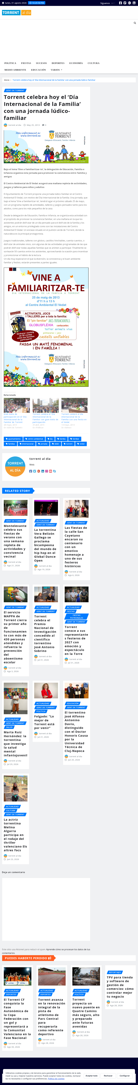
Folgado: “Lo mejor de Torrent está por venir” (44, 722)
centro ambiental (35, 439)
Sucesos (41, 63)
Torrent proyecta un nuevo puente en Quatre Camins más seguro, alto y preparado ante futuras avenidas (86, 1012)
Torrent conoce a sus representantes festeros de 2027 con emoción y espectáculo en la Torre (76, 640)
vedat (82, 443)
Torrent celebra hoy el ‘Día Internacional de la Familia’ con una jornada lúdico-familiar (54, 80)
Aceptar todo (92, 1076)
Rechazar (108, 1076)
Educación (38, 70)
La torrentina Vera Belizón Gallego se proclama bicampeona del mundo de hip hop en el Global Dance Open (45, 545)
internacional (27, 443)
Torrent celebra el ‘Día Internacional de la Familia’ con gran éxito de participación (45, 418)
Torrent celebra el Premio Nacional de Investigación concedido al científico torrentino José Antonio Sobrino (45, 633)
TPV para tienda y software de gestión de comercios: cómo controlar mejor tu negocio (120, 986)
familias (11, 443)
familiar (76, 439)
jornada (44, 443)
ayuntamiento (14, 439)
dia (51, 439)
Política (10, 63)
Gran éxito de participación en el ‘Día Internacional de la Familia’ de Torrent (15, 418)
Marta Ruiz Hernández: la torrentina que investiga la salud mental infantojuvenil (15, 743)
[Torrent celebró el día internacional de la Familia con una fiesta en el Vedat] (74, 405)
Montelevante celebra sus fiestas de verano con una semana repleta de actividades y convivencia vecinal (15, 541)
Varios (56, 70)
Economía (76, 63)
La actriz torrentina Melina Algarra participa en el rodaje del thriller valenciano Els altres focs (15, 834)
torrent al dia (14, 125)
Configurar (125, 1076)
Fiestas (26, 63)
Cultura (94, 63)
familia (62, 439)
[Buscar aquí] (135, 22)
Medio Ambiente (15, 70)
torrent (69, 443)
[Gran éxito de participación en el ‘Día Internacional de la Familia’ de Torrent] (17, 405)
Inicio (6, 80)
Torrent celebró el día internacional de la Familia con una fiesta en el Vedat (74, 418)
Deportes (58, 63)
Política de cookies (56, 1078)
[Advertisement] (64, 40)
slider (56, 443)
